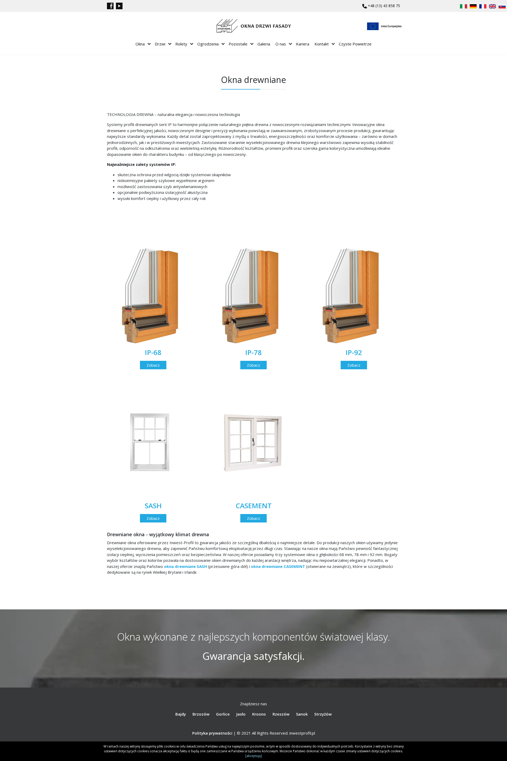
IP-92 (354, 352)
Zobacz (153, 365)
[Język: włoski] (463, 5)
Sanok (302, 714)
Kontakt (321, 43)
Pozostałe (238, 43)
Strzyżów (323, 714)
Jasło (241, 714)
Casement (254, 505)
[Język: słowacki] (502, 5)
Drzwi (160, 43)
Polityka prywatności (212, 733)
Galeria (263, 43)
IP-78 (253, 352)
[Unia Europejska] (384, 26)
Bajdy (180, 714)
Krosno (259, 714)
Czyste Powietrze (355, 43)
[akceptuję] (253, 756)
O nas (280, 43)
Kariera (302, 43)
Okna (140, 43)
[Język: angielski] (492, 5)
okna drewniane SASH (185, 566)
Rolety (181, 43)
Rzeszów (281, 714)
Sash (153, 505)
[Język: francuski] (482, 5)
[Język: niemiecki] (473, 5)
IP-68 (153, 352)
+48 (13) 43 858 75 (384, 5)
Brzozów (201, 714)
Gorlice (223, 714)
